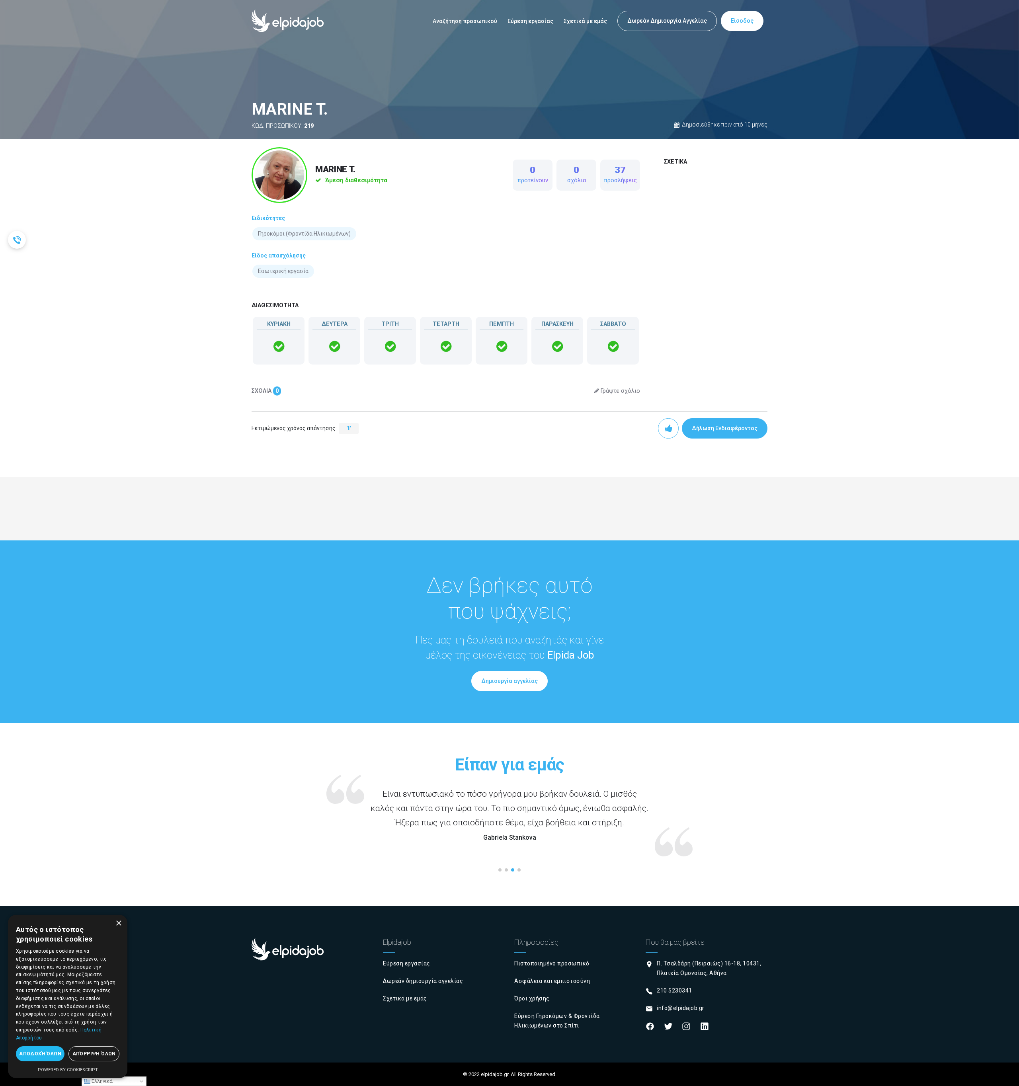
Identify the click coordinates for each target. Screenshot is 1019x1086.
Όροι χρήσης (532, 998)
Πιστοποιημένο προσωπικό (552, 963)
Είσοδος (742, 21)
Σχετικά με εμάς (585, 21)
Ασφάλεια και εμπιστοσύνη (552, 981)
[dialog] (67, 996)
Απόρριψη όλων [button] (94, 1054)
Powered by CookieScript (68, 1069)
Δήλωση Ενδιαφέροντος (724, 428)
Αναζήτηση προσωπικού (465, 21)
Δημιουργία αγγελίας (509, 681)
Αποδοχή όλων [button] (40, 1054)
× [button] (118, 923)
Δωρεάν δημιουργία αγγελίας (423, 981)
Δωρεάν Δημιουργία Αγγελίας (667, 21)
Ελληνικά (101, 1081)
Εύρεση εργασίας (530, 21)
